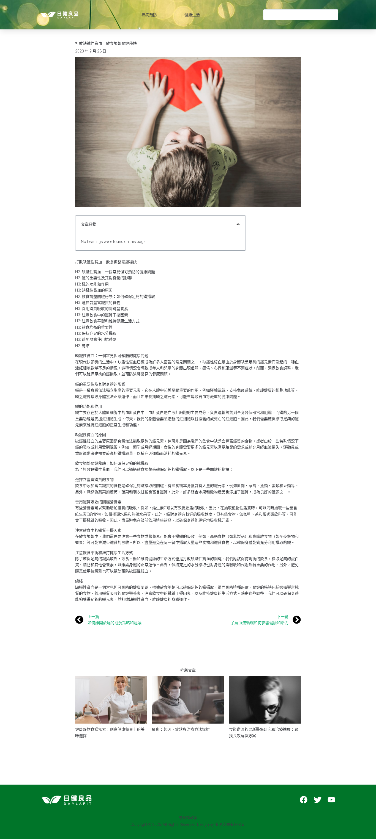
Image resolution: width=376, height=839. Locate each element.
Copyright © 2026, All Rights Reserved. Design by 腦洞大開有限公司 (188, 824)
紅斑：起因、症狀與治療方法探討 (181, 729)
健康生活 (192, 15)
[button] (238, 224)
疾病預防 (149, 15)
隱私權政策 (188, 817)
